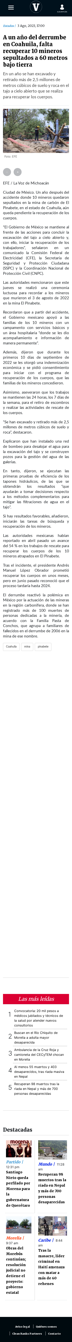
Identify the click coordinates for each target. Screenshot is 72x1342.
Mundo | (47, 1164)
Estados (8, 26)
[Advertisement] (36, 816)
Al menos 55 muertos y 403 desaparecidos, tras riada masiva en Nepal (39, 1071)
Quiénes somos (46, 1326)
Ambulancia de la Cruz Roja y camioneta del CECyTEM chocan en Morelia (39, 1054)
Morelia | (15, 1238)
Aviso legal (22, 1326)
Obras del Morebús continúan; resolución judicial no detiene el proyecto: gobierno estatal (16, 1270)
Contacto (54, 1333)
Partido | (14, 1162)
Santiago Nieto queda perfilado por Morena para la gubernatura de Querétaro (18, 1189)
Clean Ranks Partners (27, 1333)
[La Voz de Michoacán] (36, 6)
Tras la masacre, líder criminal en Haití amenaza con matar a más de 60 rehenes (51, 1267)
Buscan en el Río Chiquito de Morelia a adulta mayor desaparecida (36, 1037)
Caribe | (46, 1240)
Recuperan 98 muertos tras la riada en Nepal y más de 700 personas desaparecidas (36, 1089)
